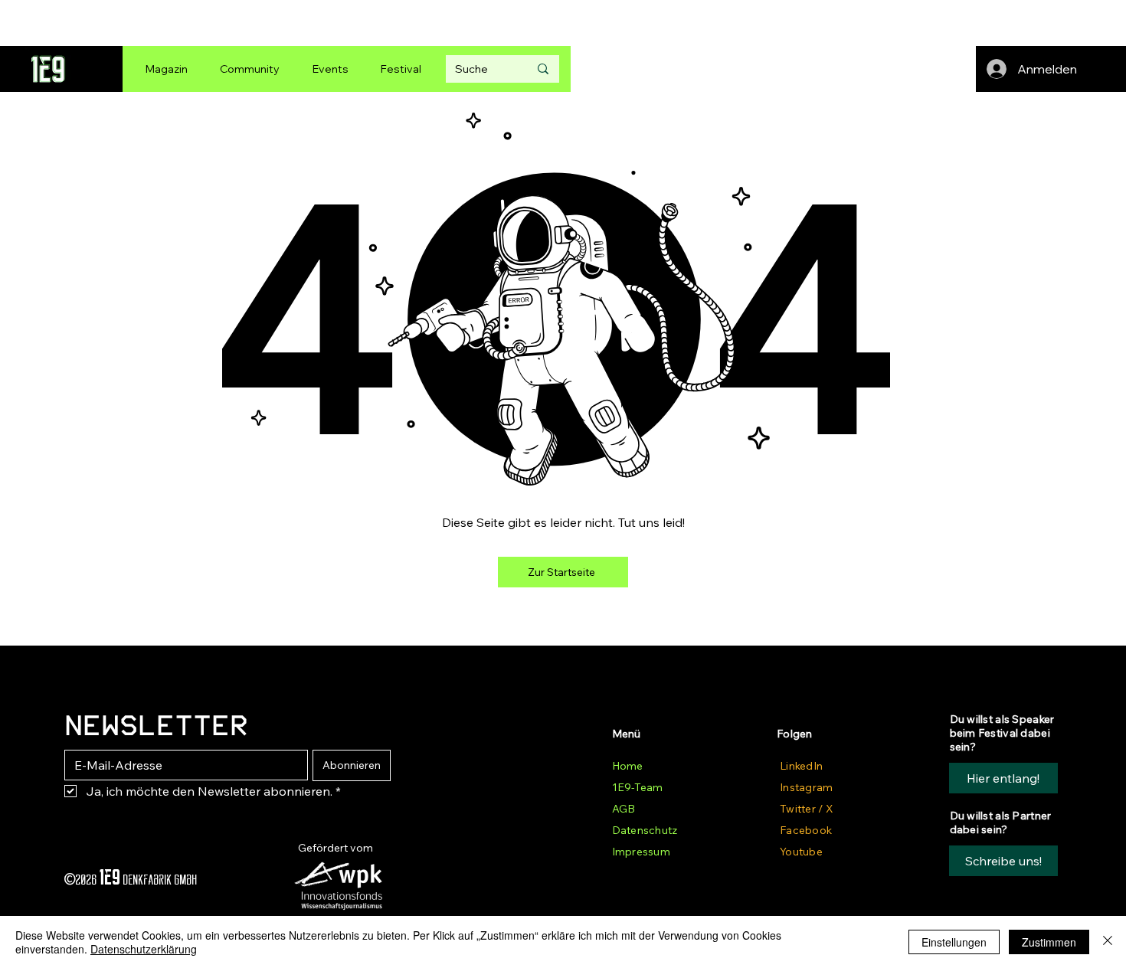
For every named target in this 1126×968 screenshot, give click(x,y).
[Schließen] (1107, 942)
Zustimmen (1049, 942)
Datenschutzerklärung (143, 949)
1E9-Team (637, 787)
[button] (1003, 860)
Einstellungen (954, 942)
